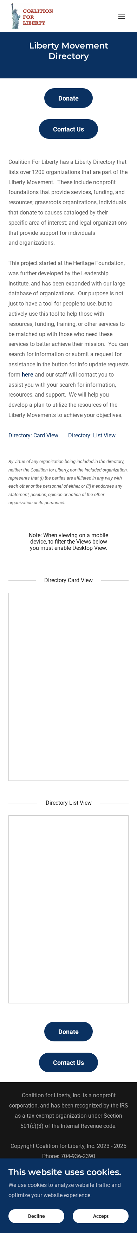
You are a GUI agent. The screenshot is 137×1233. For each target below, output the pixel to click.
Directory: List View (92, 435)
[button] (122, 16)
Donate (68, 98)
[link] (32, 16)
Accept (101, 1216)
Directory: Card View (33, 435)
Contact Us (68, 129)
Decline (36, 1216)
